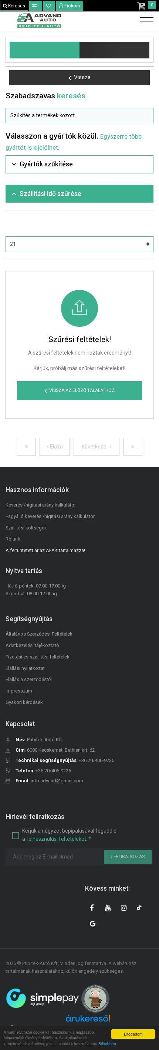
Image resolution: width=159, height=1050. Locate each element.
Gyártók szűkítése (46, 164)
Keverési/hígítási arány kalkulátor (41, 505)
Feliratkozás (128, 856)
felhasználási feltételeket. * (58, 839)
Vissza (82, 77)
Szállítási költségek (26, 528)
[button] (79, 115)
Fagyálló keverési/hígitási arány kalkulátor (50, 516)
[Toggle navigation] (144, 22)
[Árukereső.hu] (88, 1021)
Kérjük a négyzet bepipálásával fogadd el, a (70, 835)
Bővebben (107, 1043)
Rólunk (13, 539)
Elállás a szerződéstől (29, 679)
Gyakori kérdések (24, 702)
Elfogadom (133, 1034)
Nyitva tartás (24, 571)
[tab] (79, 164)
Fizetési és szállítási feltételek (38, 657)
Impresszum (19, 691)
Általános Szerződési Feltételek (39, 634)
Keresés (16, 6)
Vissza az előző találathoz (82, 390)
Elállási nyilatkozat (25, 668)
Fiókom (72, 6)
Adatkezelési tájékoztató (32, 645)
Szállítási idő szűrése (50, 193)
